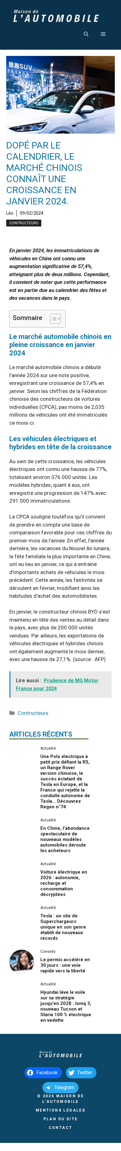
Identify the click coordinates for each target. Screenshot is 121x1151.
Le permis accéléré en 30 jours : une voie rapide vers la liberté (65, 965)
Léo (9, 213)
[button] (86, 34)
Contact (61, 1128)
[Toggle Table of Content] (52, 318)
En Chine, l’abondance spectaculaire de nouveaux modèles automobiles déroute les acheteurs (65, 839)
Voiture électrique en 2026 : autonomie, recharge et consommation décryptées (63, 883)
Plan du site (60, 1119)
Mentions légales (60, 1110)
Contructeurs (23, 223)
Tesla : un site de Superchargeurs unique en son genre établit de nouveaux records (63, 927)
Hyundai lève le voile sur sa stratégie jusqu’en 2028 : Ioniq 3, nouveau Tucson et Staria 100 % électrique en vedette (65, 1006)
